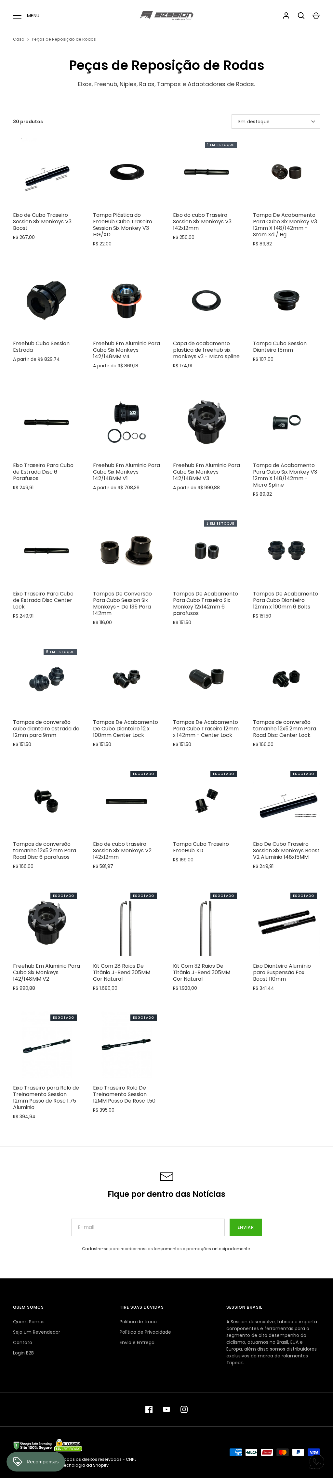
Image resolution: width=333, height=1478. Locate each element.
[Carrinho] (316, 15)
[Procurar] (301, 15)
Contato (22, 1342)
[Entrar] (286, 15)
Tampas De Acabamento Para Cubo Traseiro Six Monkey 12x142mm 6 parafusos (205, 603)
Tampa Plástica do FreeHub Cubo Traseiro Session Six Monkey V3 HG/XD (122, 224)
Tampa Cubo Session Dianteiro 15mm (280, 347)
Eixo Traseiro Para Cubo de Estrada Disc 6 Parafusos (43, 472)
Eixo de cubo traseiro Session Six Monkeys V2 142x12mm (122, 850)
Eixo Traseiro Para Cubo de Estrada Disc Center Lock (43, 600)
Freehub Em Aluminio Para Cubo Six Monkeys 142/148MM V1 (126, 472)
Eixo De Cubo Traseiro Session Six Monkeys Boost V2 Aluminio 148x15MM (286, 850)
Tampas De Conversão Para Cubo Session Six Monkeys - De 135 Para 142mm (122, 603)
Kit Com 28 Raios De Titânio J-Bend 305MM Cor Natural (121, 972)
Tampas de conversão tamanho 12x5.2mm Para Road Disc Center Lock (284, 728)
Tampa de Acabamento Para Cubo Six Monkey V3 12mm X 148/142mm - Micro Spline (285, 475)
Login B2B (23, 1353)
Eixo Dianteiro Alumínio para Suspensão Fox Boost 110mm (282, 972)
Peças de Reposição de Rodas (64, 39)
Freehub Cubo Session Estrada (41, 347)
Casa (18, 39)
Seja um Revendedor (36, 1332)
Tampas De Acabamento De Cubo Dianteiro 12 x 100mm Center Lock (125, 728)
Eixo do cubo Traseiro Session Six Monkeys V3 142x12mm (202, 221)
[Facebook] (149, 1409)
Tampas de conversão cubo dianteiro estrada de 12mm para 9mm (46, 728)
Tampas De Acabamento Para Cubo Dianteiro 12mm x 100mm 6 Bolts (285, 600)
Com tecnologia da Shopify (80, 1465)
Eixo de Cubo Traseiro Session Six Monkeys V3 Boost (42, 221)
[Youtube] (166, 1409)
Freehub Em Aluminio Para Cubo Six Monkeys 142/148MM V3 (206, 472)
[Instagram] (184, 1409)
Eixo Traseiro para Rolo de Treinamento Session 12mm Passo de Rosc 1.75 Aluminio (46, 1097)
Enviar (246, 1227)
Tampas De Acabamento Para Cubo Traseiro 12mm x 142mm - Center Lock (206, 728)
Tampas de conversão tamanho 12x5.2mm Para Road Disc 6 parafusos (44, 850)
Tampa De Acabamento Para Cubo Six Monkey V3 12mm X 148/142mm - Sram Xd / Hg (285, 224)
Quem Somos (29, 1321)
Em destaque (254, 121)
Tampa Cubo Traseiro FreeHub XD (201, 847)
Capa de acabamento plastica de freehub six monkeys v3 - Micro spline (206, 350)
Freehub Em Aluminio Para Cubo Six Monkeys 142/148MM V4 (126, 350)
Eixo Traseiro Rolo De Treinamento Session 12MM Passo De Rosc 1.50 (124, 1094)
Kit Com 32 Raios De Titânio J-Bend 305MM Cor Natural (201, 972)
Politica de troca (138, 1321)
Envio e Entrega (137, 1342)
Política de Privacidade (145, 1332)
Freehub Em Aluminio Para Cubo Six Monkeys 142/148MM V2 (46, 972)
